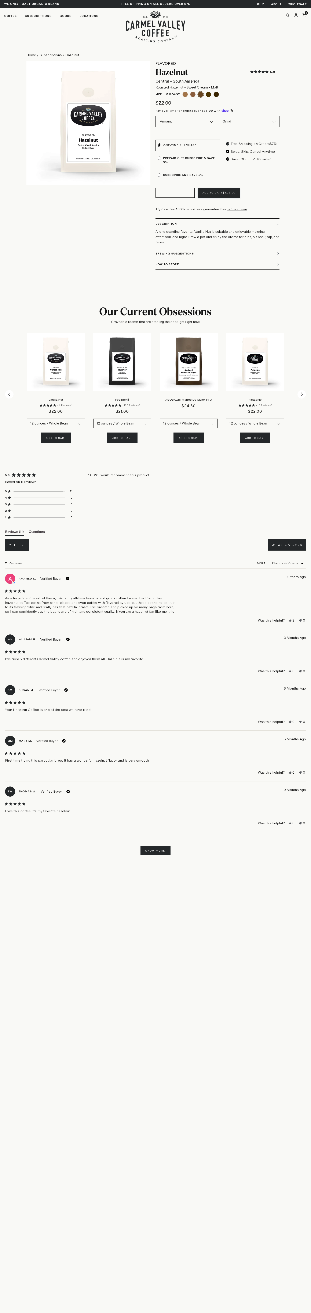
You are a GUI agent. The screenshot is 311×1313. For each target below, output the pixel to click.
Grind (227, 121)
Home (31, 55)
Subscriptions (51, 55)
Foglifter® (122, 399)
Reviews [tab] (14, 532)
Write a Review (287, 547)
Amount (166, 121)
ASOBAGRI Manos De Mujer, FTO (188, 399)
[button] (262, 72)
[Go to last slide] (9, 394)
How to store (167, 264)
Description (166, 223)
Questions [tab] (37, 532)
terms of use (237, 209)
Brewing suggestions (175, 253)
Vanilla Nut (55, 399)
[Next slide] (301, 394)
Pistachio (255, 399)
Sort (261, 563)
